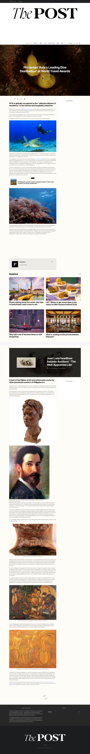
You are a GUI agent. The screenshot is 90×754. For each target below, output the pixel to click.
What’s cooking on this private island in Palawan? (62, 335)
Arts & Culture (51, 43)
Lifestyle (35, 43)
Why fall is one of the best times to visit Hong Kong (25, 335)
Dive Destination (38, 159)
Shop (62, 43)
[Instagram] (77, 1)
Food (45, 43)
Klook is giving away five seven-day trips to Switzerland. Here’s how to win (26, 303)
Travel (40, 43)
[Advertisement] (45, 32)
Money (58, 43)
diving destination (29, 109)
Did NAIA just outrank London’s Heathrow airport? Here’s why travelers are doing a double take (36, 182)
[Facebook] (74, 1)
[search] (79, 711)
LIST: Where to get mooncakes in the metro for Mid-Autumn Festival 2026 (61, 303)
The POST (22, 262)
